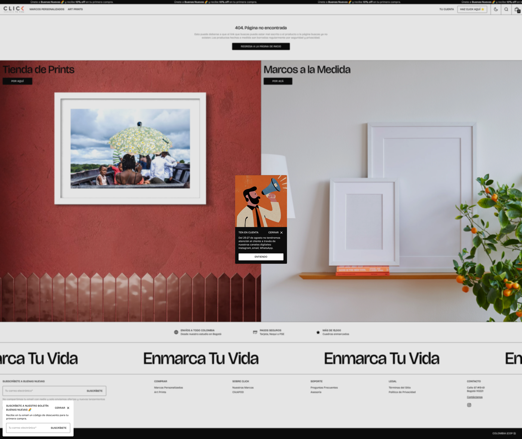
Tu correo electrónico (22, 427)
